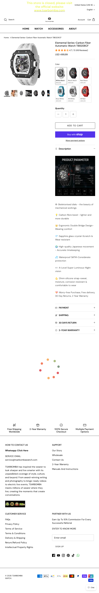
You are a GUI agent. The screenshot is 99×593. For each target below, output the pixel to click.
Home (6, 37)
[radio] (61, 75)
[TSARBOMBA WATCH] (49, 19)
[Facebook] (53, 555)
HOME (25, 28)
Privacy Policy (12, 524)
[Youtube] (58, 555)
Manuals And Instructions (65, 469)
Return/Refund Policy (16, 542)
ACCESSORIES (56, 28)
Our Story (57, 450)
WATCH (38, 28)
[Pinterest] (68, 555)
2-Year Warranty (60, 464)
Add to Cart (75, 125)
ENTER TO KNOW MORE (64, 528)
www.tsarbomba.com (49, 10)
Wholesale (57, 455)
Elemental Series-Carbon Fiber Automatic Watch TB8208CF (36, 37)
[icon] (78, 555)
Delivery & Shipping (15, 537)
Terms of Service (13, 528)
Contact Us (58, 459)
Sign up (59, 546)
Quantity (59, 108)
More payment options (75, 140)
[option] (27, 64)
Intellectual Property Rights (19, 547)
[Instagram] (63, 555)
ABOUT (73, 28)
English (90, 9)
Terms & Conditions (15, 533)
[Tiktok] (73, 555)
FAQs (7, 519)
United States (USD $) (84, 5)
